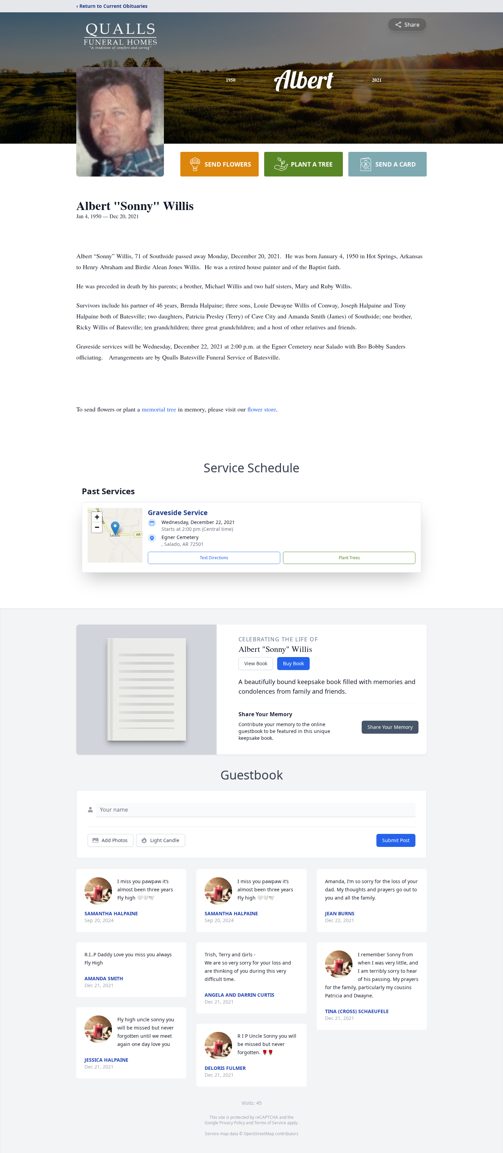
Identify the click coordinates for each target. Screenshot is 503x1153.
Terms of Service (270, 1123)
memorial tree (159, 409)
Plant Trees (349, 558)
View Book (255, 663)
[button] (115, 528)
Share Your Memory (390, 727)
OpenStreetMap (259, 1134)
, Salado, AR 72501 (183, 544)
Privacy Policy (232, 1123)
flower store (261, 409)
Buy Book (293, 663)
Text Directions (214, 558)
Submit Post (396, 840)
